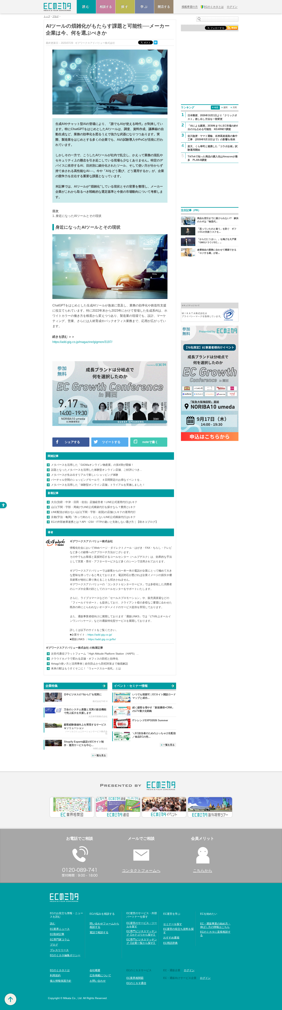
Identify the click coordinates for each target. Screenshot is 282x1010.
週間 (225, 107)
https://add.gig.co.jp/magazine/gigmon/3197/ (82, 342)
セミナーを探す (172, 924)
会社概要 (95, 970)
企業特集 (51, 685)
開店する (164, 6)
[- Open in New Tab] (209, 312)
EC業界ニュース (60, 928)
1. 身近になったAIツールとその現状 (76, 215)
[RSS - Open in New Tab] (232, 27)
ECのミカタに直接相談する (215, 933)
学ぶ (144, 6)
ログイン (189, 970)
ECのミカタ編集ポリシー (65, 955)
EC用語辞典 (170, 942)
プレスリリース (59, 950)
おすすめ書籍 (171, 937)
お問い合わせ (98, 980)
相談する (106, 6)
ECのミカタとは (60, 970)
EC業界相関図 (134, 977)
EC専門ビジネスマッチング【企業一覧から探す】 (141, 941)
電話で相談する (99, 932)
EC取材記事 (57, 934)
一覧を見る (100, 755)
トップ (47, 16)
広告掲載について (100, 975)
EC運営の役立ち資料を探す (178, 930)
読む (86, 6)
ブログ (55, 16)
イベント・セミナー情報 (131, 685)
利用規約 (55, 975)
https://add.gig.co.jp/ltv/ (102, 639)
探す (125, 6)
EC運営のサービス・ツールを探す (141, 924)
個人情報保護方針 (60, 980)
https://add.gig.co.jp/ (99, 634)
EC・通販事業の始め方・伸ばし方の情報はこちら (215, 925)
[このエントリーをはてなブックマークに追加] (156, 42)
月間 (235, 107)
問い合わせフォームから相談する (104, 925)
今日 (216, 107)
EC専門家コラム (60, 939)
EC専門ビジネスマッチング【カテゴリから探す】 (141, 933)
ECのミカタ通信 (136, 983)
